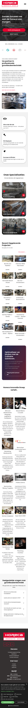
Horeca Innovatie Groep (10, 3)
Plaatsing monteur (20, 543)
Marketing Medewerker (7, 443)
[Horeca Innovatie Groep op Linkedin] (8, 644)
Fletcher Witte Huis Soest (20, 258)
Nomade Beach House (7, 275)
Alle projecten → (22, 252)
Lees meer (7, 269)
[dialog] (14, 695)
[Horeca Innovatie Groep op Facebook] (5, 644)
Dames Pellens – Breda (7, 309)
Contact (14, 664)
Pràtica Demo (20, 477)
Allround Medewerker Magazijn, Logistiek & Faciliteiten (7, 403)
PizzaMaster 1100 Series (7, 541)
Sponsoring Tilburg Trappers (8, 478)
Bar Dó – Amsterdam (20, 275)
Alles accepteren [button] (8, 702)
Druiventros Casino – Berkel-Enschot (20, 309)
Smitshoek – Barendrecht (20, 292)
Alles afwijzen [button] (21, 702)
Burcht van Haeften (8, 258)
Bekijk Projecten (14, 34)
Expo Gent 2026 (20, 510)
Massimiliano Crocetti (20, 403)
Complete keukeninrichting (14, 652)
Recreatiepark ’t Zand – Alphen (7, 326)
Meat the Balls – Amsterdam (20, 328)
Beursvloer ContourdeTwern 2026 (20, 441)
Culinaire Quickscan (14, 657)
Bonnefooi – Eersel (7, 292)
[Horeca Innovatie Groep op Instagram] (12, 644)
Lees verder (23, 689)
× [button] (26, 684)
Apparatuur (14, 653)
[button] (14, 592)
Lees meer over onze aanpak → (9, 90)
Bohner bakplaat (8, 510)
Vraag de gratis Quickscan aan (13, 373)
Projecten (14, 665)
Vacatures (14, 667)
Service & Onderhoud (14, 655)
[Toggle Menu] (25, 4)
